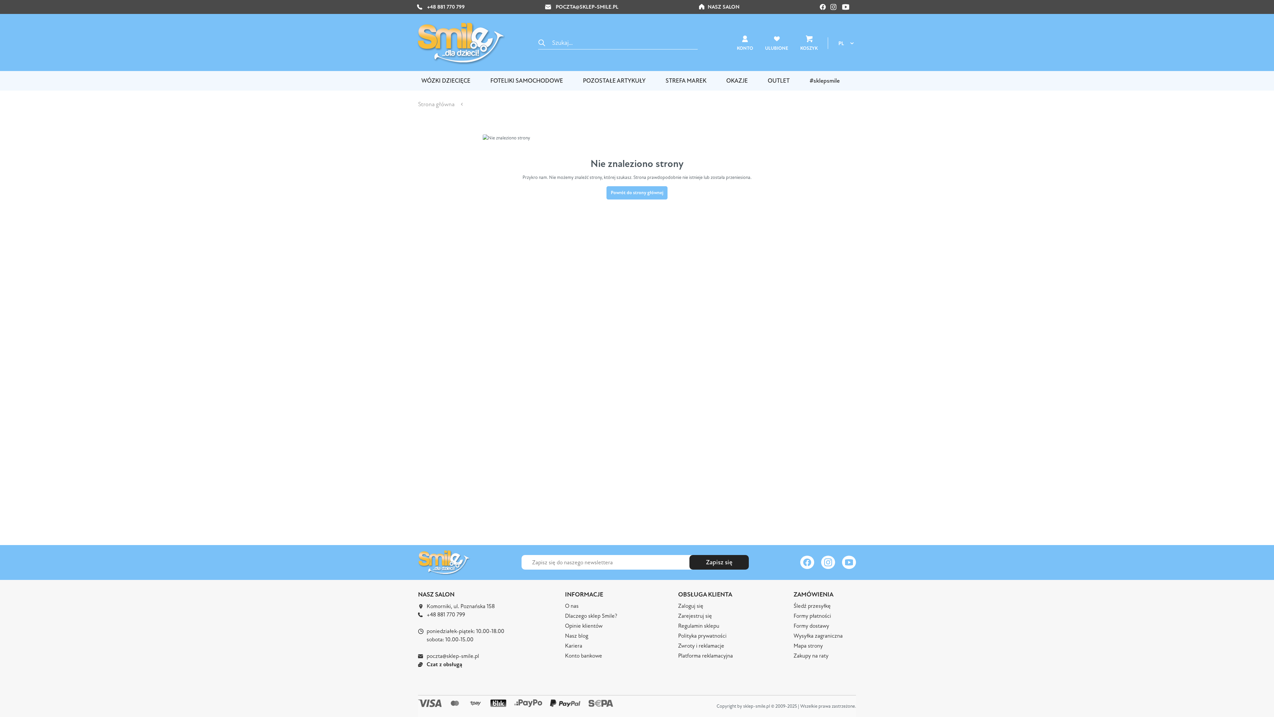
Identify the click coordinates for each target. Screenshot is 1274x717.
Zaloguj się (690, 605)
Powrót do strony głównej (637, 193)
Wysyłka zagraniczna (818, 635)
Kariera (573, 645)
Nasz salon (724, 7)
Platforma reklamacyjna (705, 655)
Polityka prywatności (702, 635)
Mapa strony (808, 645)
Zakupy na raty (811, 655)
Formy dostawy (811, 625)
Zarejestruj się (695, 615)
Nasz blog (576, 635)
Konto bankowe (583, 655)
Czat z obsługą (444, 664)
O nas (572, 605)
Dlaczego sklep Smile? (591, 615)
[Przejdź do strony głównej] (461, 43)
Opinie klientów (583, 625)
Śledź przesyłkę (812, 605)
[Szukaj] (541, 42)
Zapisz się (719, 562)
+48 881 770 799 (445, 7)
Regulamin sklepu (698, 625)
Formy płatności (812, 615)
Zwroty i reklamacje (701, 645)
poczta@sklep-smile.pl (587, 7)
